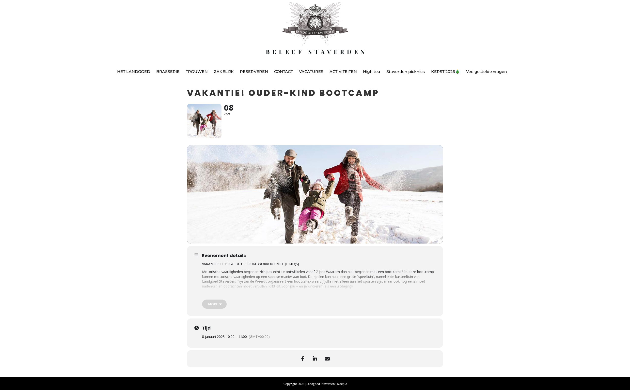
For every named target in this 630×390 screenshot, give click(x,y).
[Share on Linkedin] (315, 359)
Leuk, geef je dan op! (247, 294)
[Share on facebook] (303, 359)
